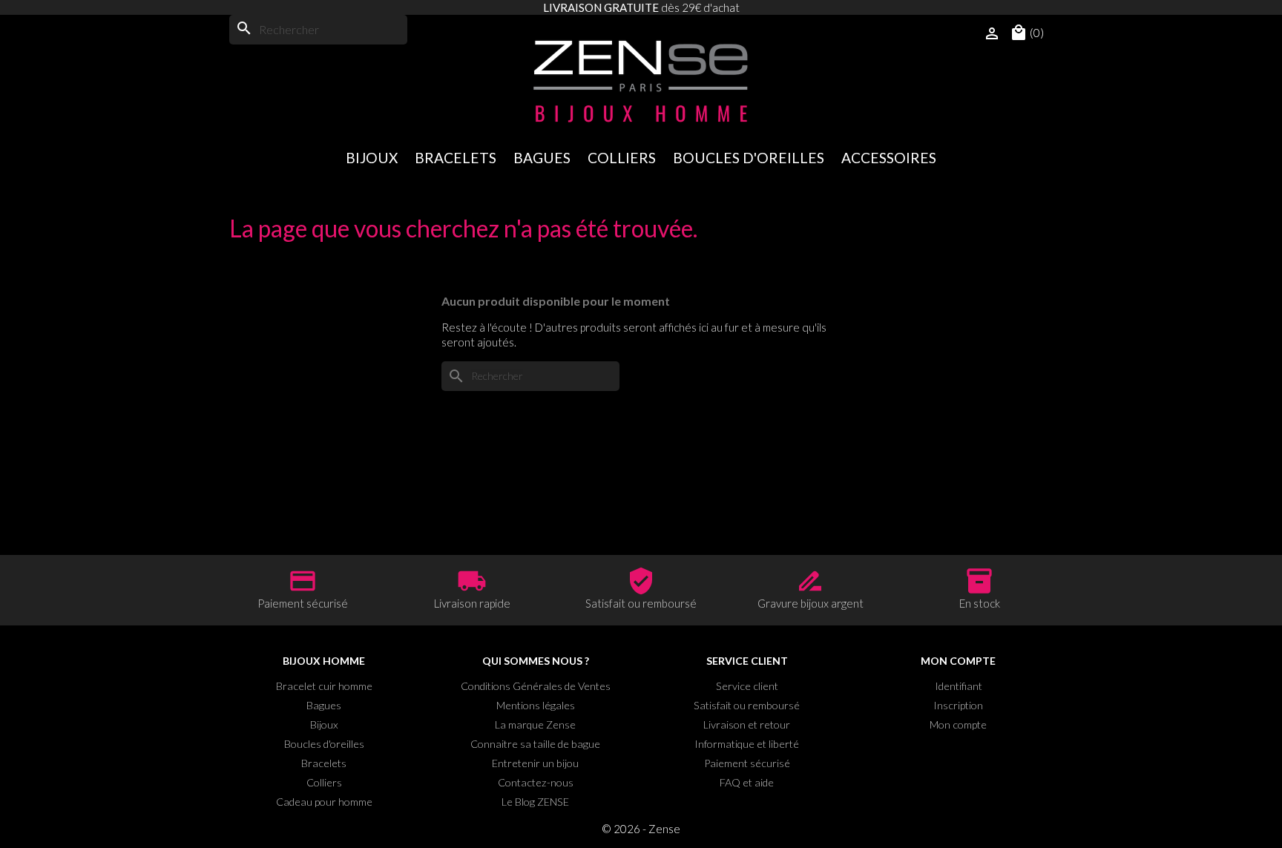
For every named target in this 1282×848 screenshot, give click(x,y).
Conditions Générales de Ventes (536, 686)
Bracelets (455, 157)
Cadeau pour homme (324, 801)
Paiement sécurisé (747, 763)
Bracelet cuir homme (324, 686)
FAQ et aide (747, 782)
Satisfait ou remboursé (747, 705)
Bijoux (372, 157)
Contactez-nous (535, 782)
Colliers (622, 157)
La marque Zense (535, 724)
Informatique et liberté (746, 743)
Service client (747, 686)
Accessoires (888, 157)
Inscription (958, 705)
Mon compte (958, 724)
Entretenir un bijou (535, 763)
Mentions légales (535, 705)
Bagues (542, 157)
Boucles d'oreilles (748, 157)
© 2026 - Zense (641, 828)
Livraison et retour (746, 724)
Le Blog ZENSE (535, 801)
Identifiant (958, 686)
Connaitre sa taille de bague (535, 743)
